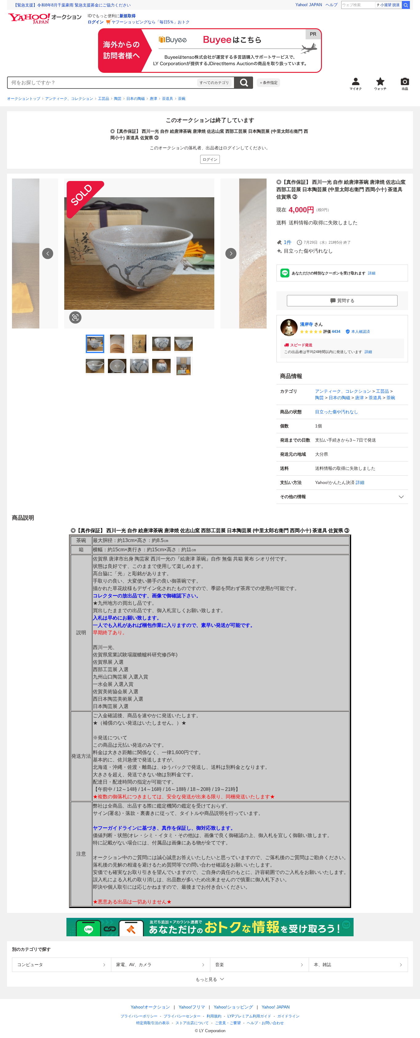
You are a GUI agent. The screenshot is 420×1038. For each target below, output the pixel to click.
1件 (287, 242)
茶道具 (167, 98)
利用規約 (214, 1016)
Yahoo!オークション (150, 1007)
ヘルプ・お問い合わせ (265, 1023)
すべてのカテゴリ (214, 83)
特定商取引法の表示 (152, 1023)
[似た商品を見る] (75, 317)
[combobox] (102, 82)
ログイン (96, 22)
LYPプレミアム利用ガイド (249, 1016)
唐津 (153, 98)
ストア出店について (192, 1023)
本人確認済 (360, 331)
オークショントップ (23, 98)
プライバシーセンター (182, 1016)
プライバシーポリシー (139, 1016)
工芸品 (103, 98)
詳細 (371, 273)
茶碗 (181, 98)
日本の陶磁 (135, 98)
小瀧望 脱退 (390, 5)
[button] (342, 497)
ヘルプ (332, 4)
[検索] (406, 5)
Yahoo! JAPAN (308, 4)
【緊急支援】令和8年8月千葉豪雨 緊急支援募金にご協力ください (72, 5)
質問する (346, 300)
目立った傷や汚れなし (336, 411)
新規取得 (128, 16)
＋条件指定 (268, 83)
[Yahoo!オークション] (46, 15)
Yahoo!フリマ (192, 1007)
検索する (244, 83)
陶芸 (117, 98)
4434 (336, 331)
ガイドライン (288, 1016)
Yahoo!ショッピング (233, 1007)
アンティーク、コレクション (69, 98)
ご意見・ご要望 (228, 1023)
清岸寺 (306, 324)
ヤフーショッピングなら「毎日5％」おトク (151, 22)
